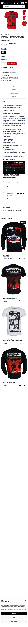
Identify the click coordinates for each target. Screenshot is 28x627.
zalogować (10, 210)
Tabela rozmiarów (4, 60)
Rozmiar (3, 56)
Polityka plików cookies (10, 624)
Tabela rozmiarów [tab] (14, 93)
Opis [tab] (14, 86)
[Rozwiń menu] (26, 3)
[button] (26, 601)
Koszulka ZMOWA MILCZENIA (10, 298)
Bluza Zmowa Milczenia (9, 383)
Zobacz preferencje (14, 621)
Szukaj (23, 7)
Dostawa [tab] (14, 90)
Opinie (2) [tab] (14, 97)
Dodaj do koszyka (11, 64)
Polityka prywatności (17, 624)
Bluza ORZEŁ (6, 256)
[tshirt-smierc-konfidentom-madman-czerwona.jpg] (11, 20)
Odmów (14, 617)
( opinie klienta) (13, 44)
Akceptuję (14, 613)
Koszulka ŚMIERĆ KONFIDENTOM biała (12, 340)
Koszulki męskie (5, 34)
